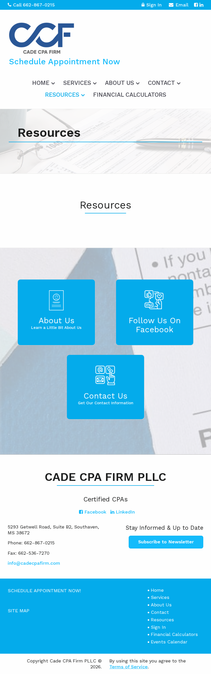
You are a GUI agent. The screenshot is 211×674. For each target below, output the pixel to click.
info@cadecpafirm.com (34, 563)
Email (181, 4)
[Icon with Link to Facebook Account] (196, 4)
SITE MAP (18, 610)
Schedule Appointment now (64, 61)
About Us (119, 82)
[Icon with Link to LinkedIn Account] (201, 4)
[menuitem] (43, 82)
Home (40, 82)
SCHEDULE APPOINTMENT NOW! (44, 590)
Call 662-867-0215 (34, 4)
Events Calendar (169, 641)
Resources (62, 94)
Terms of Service (128, 666)
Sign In (154, 4)
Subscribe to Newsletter (166, 541)
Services (77, 82)
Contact (161, 82)
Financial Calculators (129, 94)
